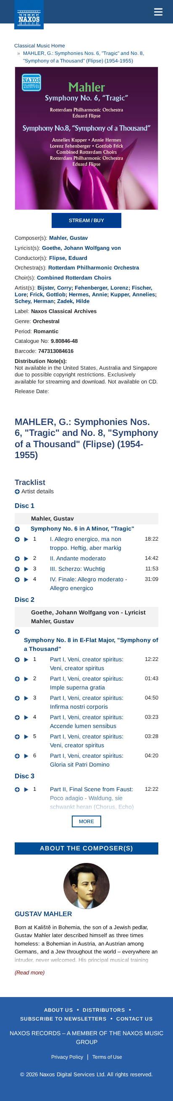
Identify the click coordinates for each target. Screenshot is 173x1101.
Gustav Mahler (43, 913)
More (86, 821)
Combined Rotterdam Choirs (74, 278)
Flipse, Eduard (68, 258)
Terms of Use (107, 1057)
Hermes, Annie (88, 294)
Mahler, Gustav (68, 238)
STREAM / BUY (86, 220)
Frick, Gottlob (48, 294)
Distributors (105, 1010)
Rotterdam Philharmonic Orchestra (93, 267)
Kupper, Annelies (132, 294)
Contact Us (134, 1019)
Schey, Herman (34, 301)
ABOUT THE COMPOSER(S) (86, 848)
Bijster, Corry (54, 288)
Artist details (37, 491)
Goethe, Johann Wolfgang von (81, 248)
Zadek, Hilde (73, 301)
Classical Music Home (39, 46)
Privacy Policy (67, 1057)
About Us (59, 1010)
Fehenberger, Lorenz (101, 288)
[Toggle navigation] (156, 12)
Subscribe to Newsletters (64, 1019)
